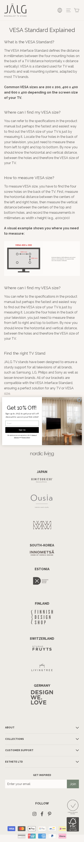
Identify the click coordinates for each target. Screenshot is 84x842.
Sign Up (22, 430)
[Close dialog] (79, 399)
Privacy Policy (26, 437)
